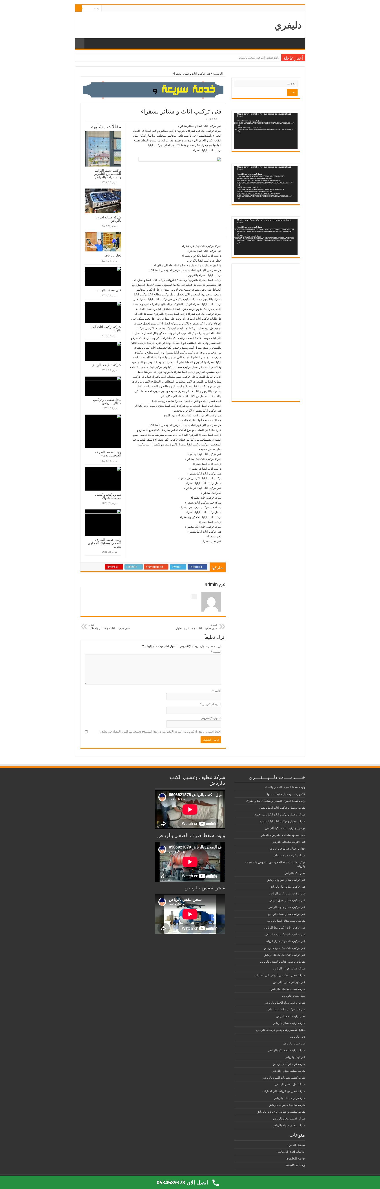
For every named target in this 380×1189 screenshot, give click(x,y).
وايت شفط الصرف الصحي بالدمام (259, 57)
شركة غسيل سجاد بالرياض (289, 1118)
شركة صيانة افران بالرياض (108, 218)
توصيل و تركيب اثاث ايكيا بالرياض (285, 828)
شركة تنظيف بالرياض (106, 365)
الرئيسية (218, 73)
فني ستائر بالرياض (108, 290)
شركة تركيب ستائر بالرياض (289, 1023)
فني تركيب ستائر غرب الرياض (287, 893)
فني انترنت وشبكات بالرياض (288, 841)
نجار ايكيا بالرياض (294, 873)
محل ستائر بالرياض (293, 995)
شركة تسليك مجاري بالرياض (288, 1070)
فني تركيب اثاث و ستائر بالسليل (196, 626)
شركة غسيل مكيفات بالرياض (287, 989)
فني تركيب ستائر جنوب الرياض (286, 907)
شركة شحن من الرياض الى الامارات (283, 1091)
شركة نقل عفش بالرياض (290, 1084)
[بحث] (78, 8)
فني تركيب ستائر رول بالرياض (287, 886)
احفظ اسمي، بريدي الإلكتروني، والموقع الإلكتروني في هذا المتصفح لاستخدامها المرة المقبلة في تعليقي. (160, 731)
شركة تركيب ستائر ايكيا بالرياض (286, 920)
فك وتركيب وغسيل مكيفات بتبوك (108, 496)
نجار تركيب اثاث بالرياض (290, 1016)
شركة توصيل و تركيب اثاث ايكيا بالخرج (282, 821)
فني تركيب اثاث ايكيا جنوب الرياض (284, 948)
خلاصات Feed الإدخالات (291, 1151)
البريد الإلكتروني (210, 704)
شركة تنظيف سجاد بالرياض (288, 1125)
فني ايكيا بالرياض (295, 1057)
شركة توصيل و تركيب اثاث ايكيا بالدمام (282, 807)
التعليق (216, 651)
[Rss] (104, 8)
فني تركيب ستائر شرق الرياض (287, 900)
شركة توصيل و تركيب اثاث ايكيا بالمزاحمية (279, 814)
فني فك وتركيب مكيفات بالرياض (286, 1009)
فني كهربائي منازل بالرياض (289, 982)
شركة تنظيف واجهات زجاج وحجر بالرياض (281, 1111)
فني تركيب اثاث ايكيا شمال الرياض (284, 954)
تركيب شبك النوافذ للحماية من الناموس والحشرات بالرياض (107, 174)
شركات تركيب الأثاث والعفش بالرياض (282, 961)
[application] (266, 131)
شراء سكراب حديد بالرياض (289, 855)
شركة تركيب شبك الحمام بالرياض (285, 1002)
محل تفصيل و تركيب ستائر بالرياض (107, 401)
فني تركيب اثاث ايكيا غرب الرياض (285, 934)
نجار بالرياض (112, 255)
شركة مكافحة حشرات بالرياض (287, 1105)
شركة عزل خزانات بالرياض (289, 1064)
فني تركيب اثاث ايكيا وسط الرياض (284, 927)
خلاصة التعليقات (295, 1158)
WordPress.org (295, 1165)
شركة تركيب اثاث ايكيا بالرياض (105, 328)
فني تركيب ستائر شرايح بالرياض (286, 879)
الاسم (216, 690)
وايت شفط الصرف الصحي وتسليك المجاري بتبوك (104, 543)
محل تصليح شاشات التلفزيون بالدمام (283, 835)
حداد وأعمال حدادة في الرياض (287, 848)
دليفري (288, 25)
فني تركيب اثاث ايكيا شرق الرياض (285, 941)
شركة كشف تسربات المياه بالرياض (284, 1077)
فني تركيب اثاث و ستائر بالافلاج (109, 626)
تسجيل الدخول (296, 1145)
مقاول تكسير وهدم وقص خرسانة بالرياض (280, 1029)
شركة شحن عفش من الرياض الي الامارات (280, 975)
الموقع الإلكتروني (211, 718)
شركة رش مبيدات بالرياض (289, 1098)
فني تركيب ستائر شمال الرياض (286, 914)
